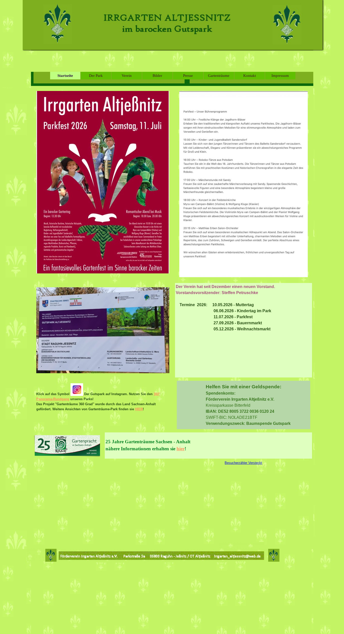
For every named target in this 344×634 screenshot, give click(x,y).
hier (181, 448)
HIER (139, 409)
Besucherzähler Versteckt (243, 463)
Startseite (65, 76)
